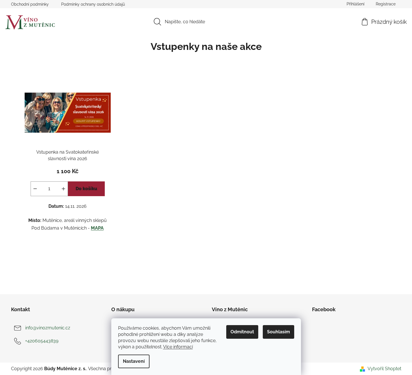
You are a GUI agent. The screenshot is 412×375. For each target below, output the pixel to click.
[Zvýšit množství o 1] (63, 189)
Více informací (178, 346)
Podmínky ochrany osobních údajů (93, 4)
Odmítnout (242, 331)
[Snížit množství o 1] (35, 189)
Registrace (386, 4)
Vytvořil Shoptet (384, 368)
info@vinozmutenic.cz (47, 327)
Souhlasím (278, 331)
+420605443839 (41, 341)
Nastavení (134, 361)
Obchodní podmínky (30, 4)
